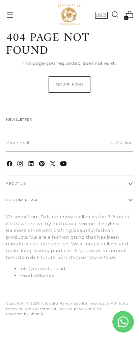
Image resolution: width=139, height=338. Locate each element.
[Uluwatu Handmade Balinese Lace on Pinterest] (42, 164)
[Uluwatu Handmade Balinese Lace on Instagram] (21, 164)
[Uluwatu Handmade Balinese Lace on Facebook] (10, 164)
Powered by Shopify (25, 314)
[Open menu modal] (10, 15)
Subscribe (121, 143)
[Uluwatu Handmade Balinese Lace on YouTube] (64, 164)
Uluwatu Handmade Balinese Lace (75, 303)
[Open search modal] (115, 15)
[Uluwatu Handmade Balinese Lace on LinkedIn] (32, 164)
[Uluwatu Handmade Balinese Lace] (69, 14)
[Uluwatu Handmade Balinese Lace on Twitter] (53, 164)
